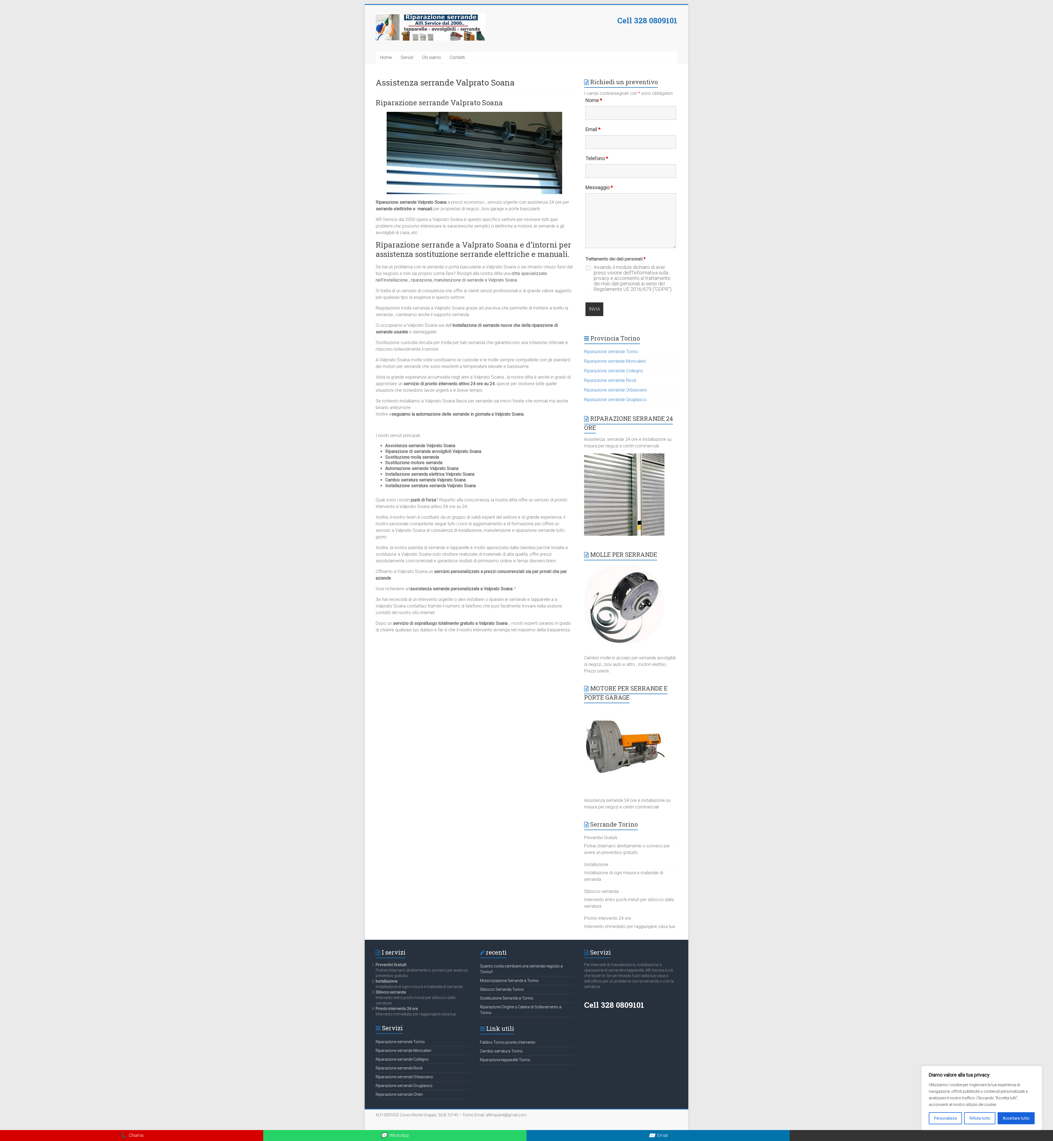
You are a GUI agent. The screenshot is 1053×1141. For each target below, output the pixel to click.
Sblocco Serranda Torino (502, 989)
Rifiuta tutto (980, 1118)
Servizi (407, 57)
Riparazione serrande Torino (611, 351)
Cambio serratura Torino (501, 1051)
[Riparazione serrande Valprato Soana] (474, 114)
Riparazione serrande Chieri (399, 1094)
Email (593, 129)
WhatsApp (395, 1135)
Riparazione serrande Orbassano (615, 390)
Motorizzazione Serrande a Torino (509, 980)
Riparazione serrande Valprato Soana (439, 102)
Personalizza (945, 1118)
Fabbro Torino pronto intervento (507, 1042)
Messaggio (599, 187)
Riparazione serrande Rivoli (610, 380)
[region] (981, 1098)
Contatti (457, 57)
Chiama (131, 1135)
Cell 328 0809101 (647, 20)
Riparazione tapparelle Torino (505, 1060)
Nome (593, 100)
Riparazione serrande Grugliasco (615, 399)
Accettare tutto (1016, 1118)
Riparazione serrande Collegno (613, 370)
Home (386, 57)
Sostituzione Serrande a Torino (506, 998)
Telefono (596, 158)
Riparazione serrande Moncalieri (615, 361)
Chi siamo (431, 57)
